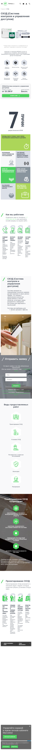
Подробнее (14, 746)
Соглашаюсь (6, 746)
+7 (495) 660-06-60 (29, 3)
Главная (3, 9)
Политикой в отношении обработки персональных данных (16, 394)
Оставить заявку (14, 95)
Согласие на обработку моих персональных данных (16, 391)
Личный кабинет (26, 4)
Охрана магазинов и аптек (8, 644)
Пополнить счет (23, 4)
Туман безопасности (22, 644)
